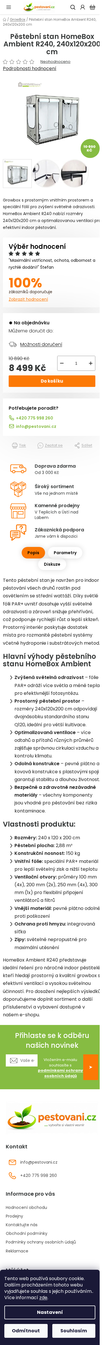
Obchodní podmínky (26, 1233)
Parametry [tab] (65, 553)
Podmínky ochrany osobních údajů (41, 1242)
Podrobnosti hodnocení (29, 68)
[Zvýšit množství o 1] (90, 363)
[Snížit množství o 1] (61, 363)
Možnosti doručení (41, 344)
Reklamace (17, 1251)
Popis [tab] (33, 553)
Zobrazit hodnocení (28, 299)
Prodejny (14, 1216)
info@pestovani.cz (36, 426)
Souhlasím (73, 1330)
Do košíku (52, 381)
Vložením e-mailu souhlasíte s (60, 1068)
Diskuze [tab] (52, 564)
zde (43, 1297)
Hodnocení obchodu (26, 1207)
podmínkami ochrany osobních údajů (60, 1073)
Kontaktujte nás (22, 1225)
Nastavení (50, 1312)
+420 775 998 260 (34, 418)
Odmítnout (26, 1330)
